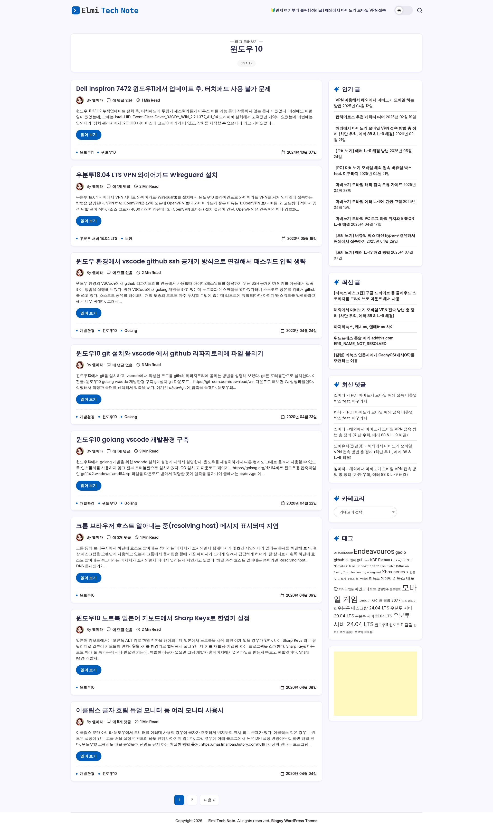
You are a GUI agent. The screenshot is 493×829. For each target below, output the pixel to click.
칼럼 (408, 624)
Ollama (350, 566)
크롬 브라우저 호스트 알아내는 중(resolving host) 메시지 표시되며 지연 (177, 525)
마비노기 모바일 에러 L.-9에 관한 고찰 (369, 201)
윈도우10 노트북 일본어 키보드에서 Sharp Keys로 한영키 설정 (163, 618)
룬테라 (363, 578)
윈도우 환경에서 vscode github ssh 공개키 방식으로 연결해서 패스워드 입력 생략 (191, 261)
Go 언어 (350, 560)
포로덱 (359, 632)
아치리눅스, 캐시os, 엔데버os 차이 (364, 326)
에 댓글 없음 (122, 100)
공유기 (342, 578)
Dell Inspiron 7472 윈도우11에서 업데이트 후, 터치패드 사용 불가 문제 (173, 88)
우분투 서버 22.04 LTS (373, 616)
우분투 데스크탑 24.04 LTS (363, 607)
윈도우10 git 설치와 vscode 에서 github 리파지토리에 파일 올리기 (169, 353)
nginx (402, 560)
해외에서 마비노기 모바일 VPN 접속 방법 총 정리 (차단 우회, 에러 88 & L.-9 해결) (373, 451)
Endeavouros (374, 551)
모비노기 (365, 601)
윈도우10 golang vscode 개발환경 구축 (132, 439)
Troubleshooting (354, 572)
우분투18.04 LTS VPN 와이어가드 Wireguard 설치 (147, 175)
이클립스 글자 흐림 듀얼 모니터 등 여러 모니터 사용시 (150, 710)
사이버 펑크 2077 (386, 600)
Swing (338, 572)
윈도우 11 (396, 625)
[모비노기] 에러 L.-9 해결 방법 (362, 150)
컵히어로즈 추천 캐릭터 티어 (360, 116)
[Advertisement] (375, 684)
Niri (409, 560)
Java (366, 560)
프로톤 (368, 632)
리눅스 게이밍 (380, 578)
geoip (400, 552)
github (339, 560)
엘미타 (97, 100)
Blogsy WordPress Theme (294, 820)
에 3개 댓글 (121, 537)
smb (383, 566)
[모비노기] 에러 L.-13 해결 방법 (363, 252)
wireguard (374, 572)
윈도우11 (381, 625)
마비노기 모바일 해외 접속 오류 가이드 (369, 184)
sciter (374, 566)
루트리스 (352, 578)
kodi (394, 560)
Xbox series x (395, 571)
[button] (403, 10)
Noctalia (339, 566)
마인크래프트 (365, 589)
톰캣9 (350, 632)
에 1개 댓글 (121, 186)
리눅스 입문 (346, 589)
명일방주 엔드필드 (389, 589)
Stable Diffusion (398, 566)
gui (359, 560)
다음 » (209, 799)
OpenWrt (362, 566)
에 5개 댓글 (121, 721)
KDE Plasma (380, 560)
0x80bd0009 (343, 553)
